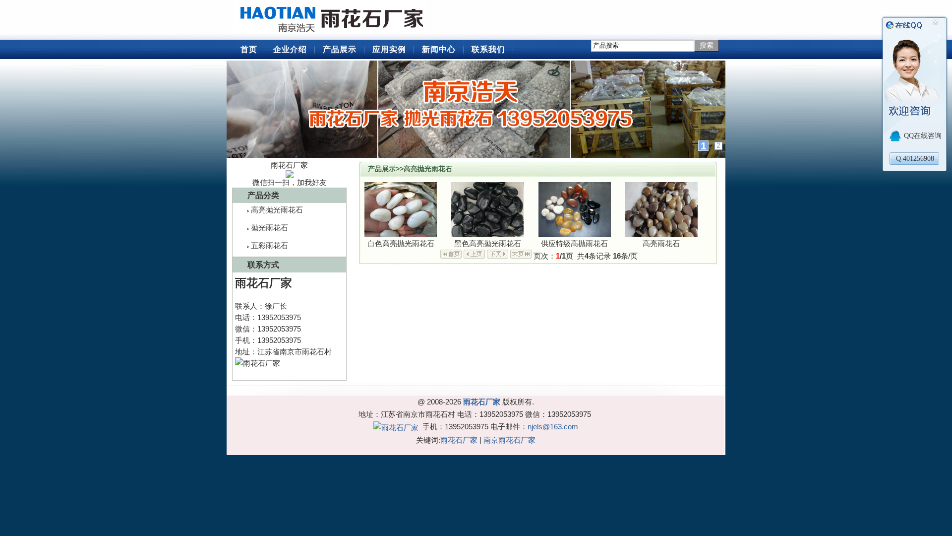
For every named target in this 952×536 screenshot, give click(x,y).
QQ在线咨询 (923, 135)
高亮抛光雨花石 (277, 209)
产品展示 (340, 49)
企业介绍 (290, 49)
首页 (248, 49)
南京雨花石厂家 (509, 440)
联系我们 (488, 49)
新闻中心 (439, 49)
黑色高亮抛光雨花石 (487, 243)
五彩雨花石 (269, 245)
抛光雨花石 (269, 227)
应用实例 (389, 49)
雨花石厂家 (332, 20)
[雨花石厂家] (476, 109)
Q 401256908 (915, 158)
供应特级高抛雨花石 (574, 243)
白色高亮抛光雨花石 (400, 243)
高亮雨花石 (661, 243)
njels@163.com (553, 426)
